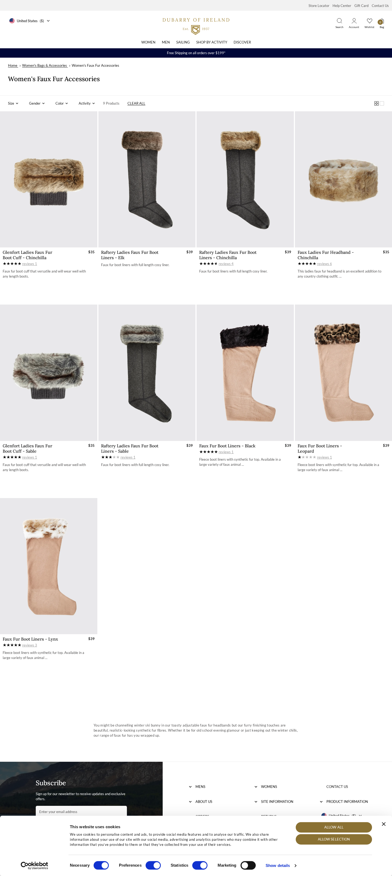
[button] (13, 103)
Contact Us (380, 5)
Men (166, 42)
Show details (278, 865)
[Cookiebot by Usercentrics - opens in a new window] (34, 866)
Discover (242, 42)
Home (12, 65)
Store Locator (319, 5)
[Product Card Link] (48, 179)
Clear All (136, 103)
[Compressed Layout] (376, 103)
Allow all (333, 827)
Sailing (183, 42)
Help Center (342, 5)
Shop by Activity (211, 42)
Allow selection (334, 839)
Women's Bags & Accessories (44, 65)
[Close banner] (384, 824)
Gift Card (361, 5)
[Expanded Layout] (382, 103)
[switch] (153, 865)
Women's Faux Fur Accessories (95, 65)
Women (148, 42)
